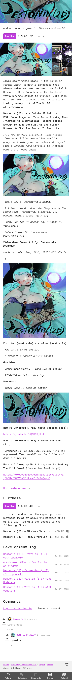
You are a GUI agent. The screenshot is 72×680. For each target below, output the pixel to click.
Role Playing (16, 668)
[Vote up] (4, 619)
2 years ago (30, 619)
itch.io (6, 664)
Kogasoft (18, 619)
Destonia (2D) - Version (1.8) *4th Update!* (25, 556)
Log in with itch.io (17, 608)
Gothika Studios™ (26, 635)
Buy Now (10, 36)
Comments (36, 678)
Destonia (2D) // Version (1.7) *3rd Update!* (26, 572)
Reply (10, 629)
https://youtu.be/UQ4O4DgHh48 (24, 434)
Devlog (50, 678)
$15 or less (27, 668)
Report (42, 664)
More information (15, 488)
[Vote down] (4, 622)
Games (6, 668)
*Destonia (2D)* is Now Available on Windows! (27, 564)
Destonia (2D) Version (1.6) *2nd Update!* (27, 580)
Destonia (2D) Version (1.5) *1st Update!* (27, 589)
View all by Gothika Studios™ (24, 664)
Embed (50, 664)
